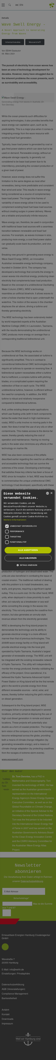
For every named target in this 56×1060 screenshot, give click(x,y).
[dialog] (28, 530)
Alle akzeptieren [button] (28, 550)
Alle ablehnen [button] (27, 558)
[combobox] (47, 493)
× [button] (51, 493)
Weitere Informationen (15, 519)
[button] (28, 565)
